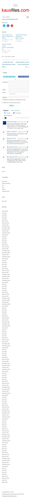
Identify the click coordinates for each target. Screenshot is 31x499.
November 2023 (6, 276)
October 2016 (5, 438)
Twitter (3, 189)
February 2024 (5, 270)
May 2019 (4, 377)
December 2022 (6, 298)
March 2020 (5, 357)
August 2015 (5, 466)
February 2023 (5, 294)
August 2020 (5, 347)
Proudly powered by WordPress (9, 494)
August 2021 (5, 327)
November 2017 (6, 413)
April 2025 (4, 242)
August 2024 (5, 258)
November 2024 (6, 252)
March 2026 (5, 221)
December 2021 (6, 322)
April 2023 (4, 290)
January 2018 (5, 409)
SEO (3, 187)
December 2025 (6, 227)
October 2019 (5, 367)
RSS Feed (4, 201)
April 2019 (4, 379)
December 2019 (6, 363)
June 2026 (4, 215)
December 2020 (6, 343)
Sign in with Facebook (24, 77)
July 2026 (4, 213)
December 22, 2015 (22, 121)
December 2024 (6, 250)
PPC (3, 185)
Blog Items (4, 181)
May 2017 (4, 424)
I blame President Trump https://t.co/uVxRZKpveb (8, 46)
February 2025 (5, 246)
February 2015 (5, 478)
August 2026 (5, 211)
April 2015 (4, 474)
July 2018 (4, 397)
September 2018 (6, 393)
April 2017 (4, 426)
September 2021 (6, 325)
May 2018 (4, 401)
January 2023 (5, 296)
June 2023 (4, 286)
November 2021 (6, 324)
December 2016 (6, 434)
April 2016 (4, 450)
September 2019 (6, 369)
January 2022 (5, 320)
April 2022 (4, 314)
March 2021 (5, 337)
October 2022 (5, 302)
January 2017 (5, 432)
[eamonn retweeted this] (5, 118)
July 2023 (4, 284)
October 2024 (5, 254)
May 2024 (4, 264)
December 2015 (6, 458)
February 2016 (5, 454)
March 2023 (5, 292)
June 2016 (4, 446)
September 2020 (6, 345)
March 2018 (5, 405)
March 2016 (5, 452)
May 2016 (4, 448)
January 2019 (5, 385)
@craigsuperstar (12, 147)
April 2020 (4, 355)
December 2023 (6, 274)
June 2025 (4, 238)
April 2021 (4, 335)
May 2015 (4, 472)
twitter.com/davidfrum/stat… (10, 19)
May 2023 (4, 288)
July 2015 (4, 468)
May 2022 (4, 312)
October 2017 (5, 415)
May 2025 (4, 240)
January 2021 (5, 341)
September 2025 (6, 232)
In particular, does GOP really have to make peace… (8, 64)
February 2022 (5, 318)
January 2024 (5, 272)
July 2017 (4, 420)
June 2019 (4, 375)
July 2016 (4, 444)
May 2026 (4, 217)
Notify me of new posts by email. (11, 102)
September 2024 (6, 256)
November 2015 (6, 460)
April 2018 (4, 403)
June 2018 (4, 399)
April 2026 (4, 219)
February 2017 (5, 430)
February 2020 (5, 359)
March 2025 (5, 244)
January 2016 (5, 456)
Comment (5, 82)
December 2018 (6, 387)
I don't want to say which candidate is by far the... (7, 36)
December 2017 (6, 411)
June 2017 (4, 422)
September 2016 (6, 440)
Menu (15, 5)
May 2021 (4, 333)
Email (4, 92)
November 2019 (6, 365)
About (3, 171)
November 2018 (6, 389)
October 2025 (5, 230)
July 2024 (4, 260)
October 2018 (5, 391)
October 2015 (5, 462)
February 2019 (5, 383)
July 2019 (4, 373)
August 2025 (5, 234)
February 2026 (5, 223)
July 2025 (4, 236)
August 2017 (5, 419)
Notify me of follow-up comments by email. (14, 99)
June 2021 (4, 331)
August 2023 (5, 282)
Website (5, 97)
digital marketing (6, 183)
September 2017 (6, 417)
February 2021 (5, 339)
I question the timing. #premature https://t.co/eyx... (21, 36)
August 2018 (5, 395)
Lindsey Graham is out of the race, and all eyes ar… (22, 64)
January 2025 (5, 248)
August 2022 (5, 306)
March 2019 (5, 381)
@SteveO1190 (11, 138)
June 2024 (4, 262)
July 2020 (4, 349)
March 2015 (5, 476)
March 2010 (5, 482)
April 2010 (4, 480)
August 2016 (5, 442)
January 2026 (5, 225)
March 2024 (5, 268)
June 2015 (4, 470)
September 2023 (6, 280)
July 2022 (4, 308)
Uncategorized (5, 191)
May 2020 (4, 353)
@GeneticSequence (13, 122)
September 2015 (6, 464)
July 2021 (4, 329)
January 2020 (5, 361)
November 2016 (6, 436)
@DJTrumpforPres (13, 132)
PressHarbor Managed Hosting (9, 496)
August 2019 (5, 371)
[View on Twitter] (27, 121)
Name (4, 89)
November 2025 (6, 229)
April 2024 (4, 266)
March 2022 (5, 316)
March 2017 (5, 428)
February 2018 (5, 407)
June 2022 (4, 310)
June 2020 (4, 351)
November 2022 (6, 300)
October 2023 (5, 278)
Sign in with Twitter (9, 77)
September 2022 (6, 304)
